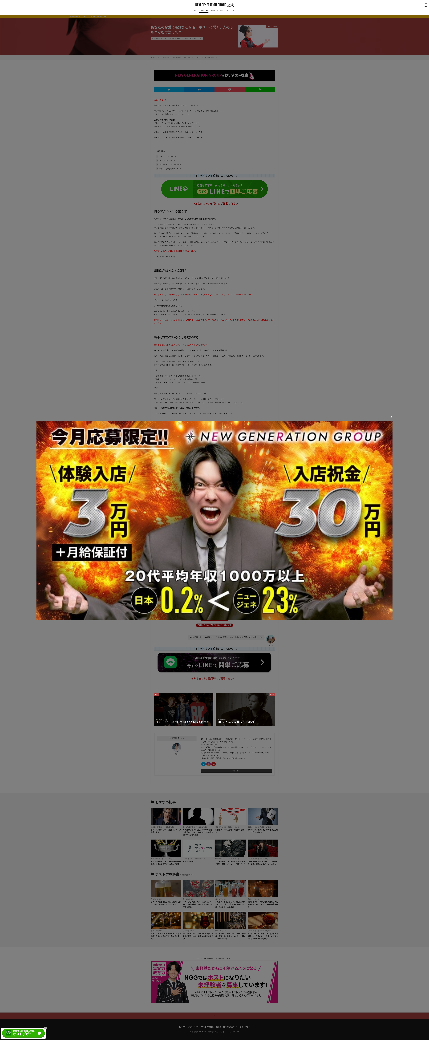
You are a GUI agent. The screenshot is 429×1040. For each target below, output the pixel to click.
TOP (195, 10)
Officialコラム (203, 10)
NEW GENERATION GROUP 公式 (214, 5)
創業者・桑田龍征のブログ (220, 10)
